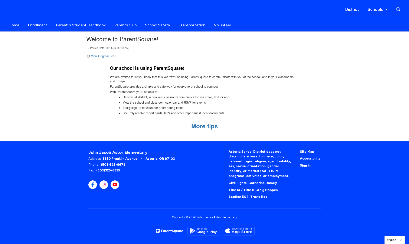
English (391, 240)
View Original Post (103, 56)
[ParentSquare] (169, 231)
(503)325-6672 (113, 165)
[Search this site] (398, 9)
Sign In (305, 165)
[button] (377, 9)
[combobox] (395, 240)
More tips (204, 125)
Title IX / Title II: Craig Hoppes (253, 190)
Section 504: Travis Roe (248, 197)
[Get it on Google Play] (203, 230)
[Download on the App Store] (239, 230)
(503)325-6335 (108, 170)
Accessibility (310, 158)
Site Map (307, 152)
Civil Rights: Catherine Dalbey (253, 183)
